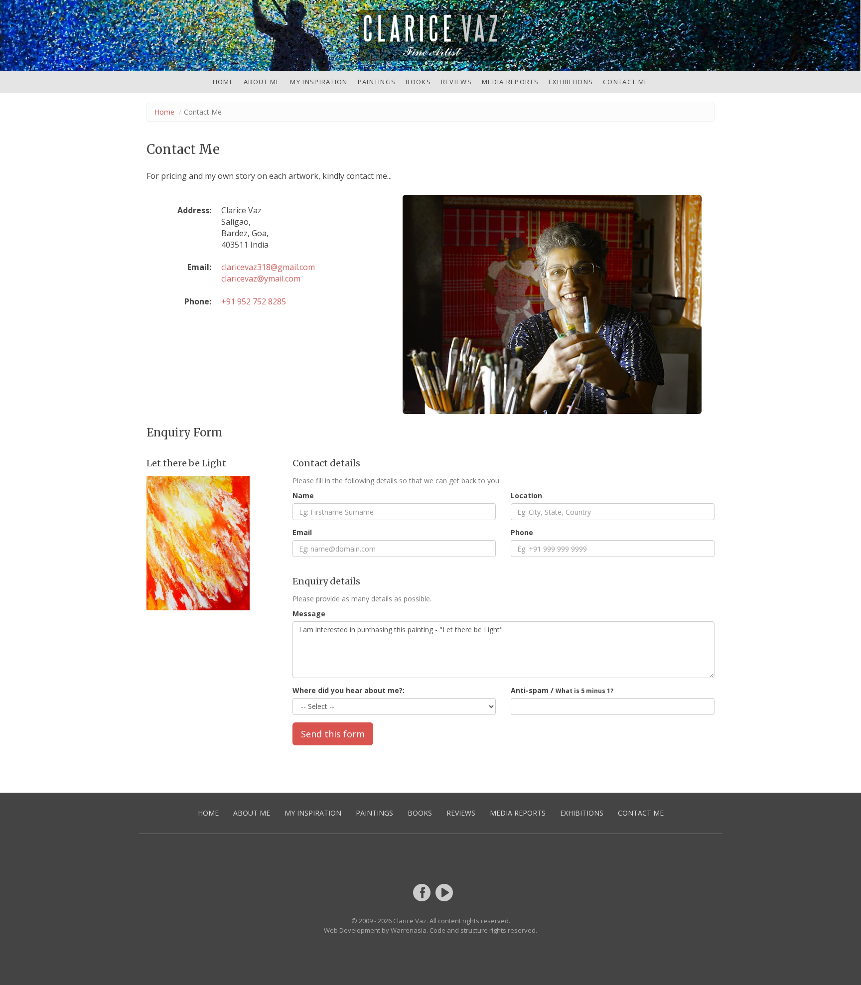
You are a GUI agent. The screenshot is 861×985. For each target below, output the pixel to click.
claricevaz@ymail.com (260, 278)
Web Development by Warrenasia (375, 930)
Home (223, 81)
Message (308, 613)
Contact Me (625, 81)
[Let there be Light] (212, 543)
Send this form (333, 734)
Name (303, 495)
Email (302, 532)
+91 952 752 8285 (253, 301)
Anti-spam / (562, 690)
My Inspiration (318, 81)
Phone (522, 532)
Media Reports (510, 81)
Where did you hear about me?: (348, 690)
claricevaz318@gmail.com (268, 267)
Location (526, 495)
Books (418, 81)
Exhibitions (571, 81)
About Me (262, 81)
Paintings (377, 81)
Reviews (456, 81)
